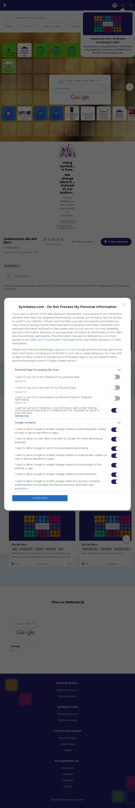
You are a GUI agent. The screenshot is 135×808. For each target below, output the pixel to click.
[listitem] (67, 369)
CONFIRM (40, 498)
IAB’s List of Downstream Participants (53, 339)
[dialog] (67, 404)
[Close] (124, 304)
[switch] (115, 377)
